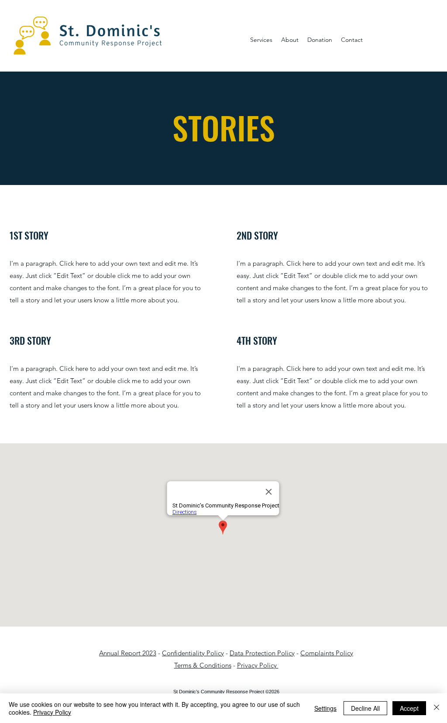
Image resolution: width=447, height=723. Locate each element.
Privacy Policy (258, 665)
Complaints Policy (326, 653)
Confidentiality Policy (193, 653)
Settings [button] (325, 708)
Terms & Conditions (202, 665)
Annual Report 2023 (127, 653)
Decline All (365, 708)
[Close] (436, 708)
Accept (409, 708)
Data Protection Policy (262, 653)
